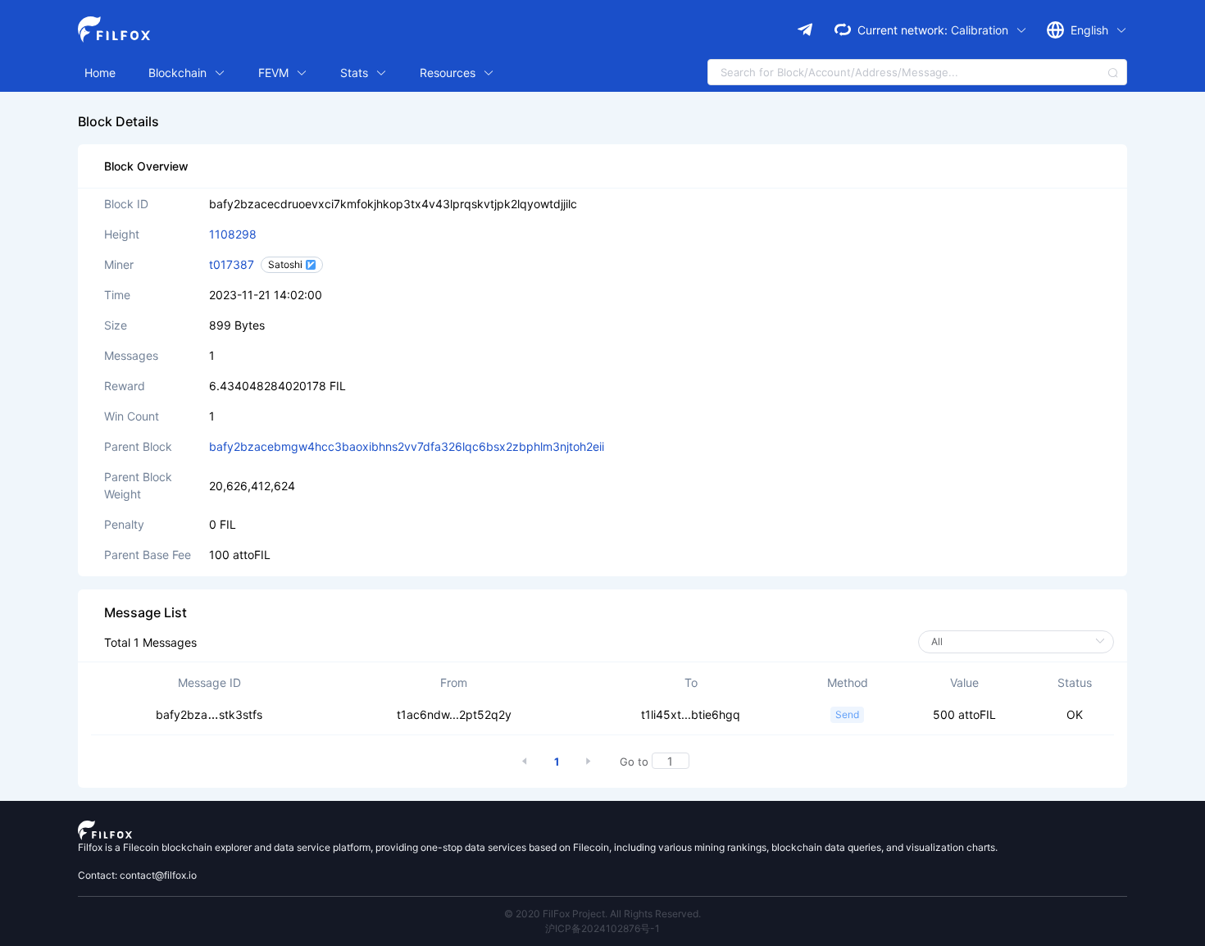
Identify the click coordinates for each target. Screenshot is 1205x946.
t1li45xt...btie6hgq (690, 714)
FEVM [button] (275, 73)
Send (847, 714)
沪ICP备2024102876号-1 (602, 928)
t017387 (231, 264)
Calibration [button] (981, 30)
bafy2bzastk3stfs (209, 714)
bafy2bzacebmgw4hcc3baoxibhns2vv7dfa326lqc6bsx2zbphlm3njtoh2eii (406, 446)
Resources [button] (449, 73)
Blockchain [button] (179, 73)
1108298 (233, 234)
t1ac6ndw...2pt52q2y (454, 714)
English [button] (1091, 30)
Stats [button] (355, 73)
